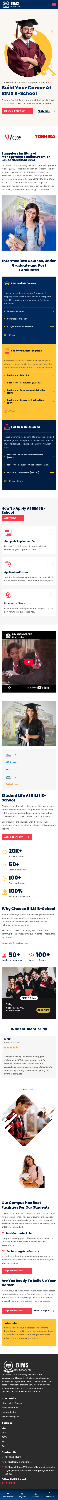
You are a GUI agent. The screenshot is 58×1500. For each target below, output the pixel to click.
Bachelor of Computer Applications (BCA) (25, 401)
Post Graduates (9, 1412)
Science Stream (15, 311)
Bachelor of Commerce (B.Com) (24, 382)
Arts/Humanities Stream (20, 326)
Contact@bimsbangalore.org (19, 1462)
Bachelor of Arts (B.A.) (18, 375)
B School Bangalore (11, 1416)
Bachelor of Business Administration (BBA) (26, 391)
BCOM (4, 1437)
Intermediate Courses (12, 1403)
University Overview (12, 943)
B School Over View (14, 111)
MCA (4, 1432)
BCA (3, 1445)
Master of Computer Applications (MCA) (28, 464)
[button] (54, 5)
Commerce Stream (17, 318)
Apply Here (44, 111)
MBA (4, 1428)
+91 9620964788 (13, 1457)
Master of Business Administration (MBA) (25, 456)
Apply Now (10, 517)
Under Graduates (10, 1407)
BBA (3, 1441)
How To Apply (41, 1310)
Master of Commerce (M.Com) (23, 472)
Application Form (13, 836)
